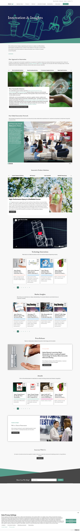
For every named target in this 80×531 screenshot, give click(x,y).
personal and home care (36, 90)
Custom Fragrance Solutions (18, 175)
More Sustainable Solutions (17, 70)
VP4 (10, 202)
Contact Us (40, 458)
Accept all (71, 519)
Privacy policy (12, 527)
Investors (69, 1)
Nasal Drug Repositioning (32, 70)
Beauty (30, 63)
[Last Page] (29, 287)
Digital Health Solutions (62, 70)
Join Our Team (15, 432)
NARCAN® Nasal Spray (62, 175)
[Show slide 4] (12, 163)
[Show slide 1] (8, 163)
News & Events (56, 1)
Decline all (71, 522)
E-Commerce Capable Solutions (47, 70)
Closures (35, 63)
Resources (61, 1)
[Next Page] (28, 287)
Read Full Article (47, 364)
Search (60, 479)
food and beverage (22, 92)
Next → (70, 163)
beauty (29, 90)
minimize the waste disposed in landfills (27, 104)
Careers (65, 1)
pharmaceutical (12, 92)
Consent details (4, 527)
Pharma (40, 63)
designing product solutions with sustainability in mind (36, 100)
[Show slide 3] (10, 163)
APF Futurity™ (32, 175)
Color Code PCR (47, 175)
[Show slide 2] (9, 163)
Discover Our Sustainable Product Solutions (18, 106)
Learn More (12, 211)
